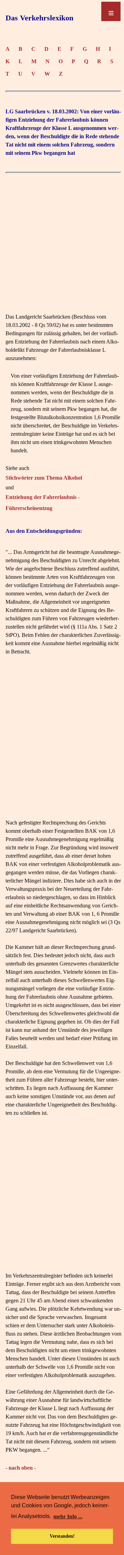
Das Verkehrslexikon (39, 17)
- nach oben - (21, 1468)
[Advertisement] (62, 239)
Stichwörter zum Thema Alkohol (44, 478)
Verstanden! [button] (62, 1536)
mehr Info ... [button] (67, 1516)
